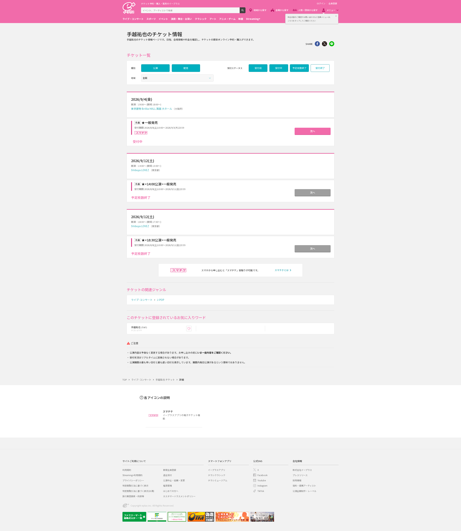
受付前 (258, 68)
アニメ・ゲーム (227, 19)
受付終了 (320, 68)
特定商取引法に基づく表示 (135, 485)
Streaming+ (253, 19)
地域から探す (260, 10)
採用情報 (297, 480)
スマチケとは (282, 270)
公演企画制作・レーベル (304, 490)
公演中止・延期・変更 (174, 480)
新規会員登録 (169, 469)
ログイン (321, 3)
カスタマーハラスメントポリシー (179, 496)
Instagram (262, 485)
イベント (163, 19)
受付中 (278, 68)
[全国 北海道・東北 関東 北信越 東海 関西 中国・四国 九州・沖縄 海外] (177, 78)
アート (212, 19)
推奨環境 (167, 485)
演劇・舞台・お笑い (181, 19)
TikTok (261, 490)
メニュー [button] (331, 10)
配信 (185, 68)
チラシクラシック (216, 475)
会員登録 (332, 3)
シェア (317, 43)
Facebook (262, 475)
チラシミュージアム (217, 480)
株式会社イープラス (302, 469)
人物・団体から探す (308, 10)
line (331, 43)
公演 (155, 68)
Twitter (324, 43)
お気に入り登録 (191, 328)
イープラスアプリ (216, 469)
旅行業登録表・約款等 (133, 496)
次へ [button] (312, 131)
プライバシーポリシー (133, 480)
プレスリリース (300, 475)
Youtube (262, 480)
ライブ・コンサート (133, 19)
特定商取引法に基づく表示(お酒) (138, 490)
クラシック (201, 19)
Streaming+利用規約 (132, 475)
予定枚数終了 (299, 68)
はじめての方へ (170, 490)
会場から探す (282, 10)
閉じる (336, 16)
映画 (240, 19)
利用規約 (126, 469)
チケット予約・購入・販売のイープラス (160, 3)
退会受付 (167, 475)
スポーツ (151, 19)
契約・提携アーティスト (304, 485)
